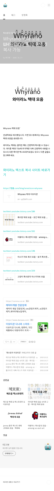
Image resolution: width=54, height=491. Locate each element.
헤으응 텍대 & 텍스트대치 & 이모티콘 (20, 357)
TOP (49, 482)
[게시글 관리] (14, 342)
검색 (43, 5)
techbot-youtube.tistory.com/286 (19, 211)
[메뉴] (49, 5)
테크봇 (6, 444)
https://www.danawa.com (17, 320)
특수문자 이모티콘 (13, 352)
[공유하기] (11, 342)
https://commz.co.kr (15, 301)
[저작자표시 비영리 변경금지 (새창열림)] (32, 342)
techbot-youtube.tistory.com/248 (19, 250)
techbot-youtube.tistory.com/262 (19, 231)
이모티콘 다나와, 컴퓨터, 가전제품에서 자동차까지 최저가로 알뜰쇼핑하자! (19, 329)
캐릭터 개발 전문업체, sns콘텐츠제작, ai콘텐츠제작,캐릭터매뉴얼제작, (26, 310)
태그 (13, 15)
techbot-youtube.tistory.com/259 (19, 270)
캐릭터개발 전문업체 (16, 305)
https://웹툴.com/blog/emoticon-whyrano (22, 188)
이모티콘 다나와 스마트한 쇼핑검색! (19, 323)
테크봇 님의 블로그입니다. (13, 448)
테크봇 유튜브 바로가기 (11, 482)
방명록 (25, 15)
